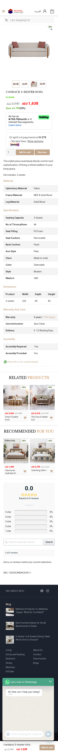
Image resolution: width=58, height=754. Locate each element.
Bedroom (10, 658)
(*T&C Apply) (44, 317)
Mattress (10, 667)
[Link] (15, 11)
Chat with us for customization (22, 362)
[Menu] (2, 11)
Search (49, 542)
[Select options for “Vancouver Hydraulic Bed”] (25, 470)
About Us (38, 650)
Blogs (36, 663)
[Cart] (52, 11)
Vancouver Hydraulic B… (11, 471)
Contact (37, 654)
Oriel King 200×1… (39, 470)
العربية (37, 11)
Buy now (42, 152)
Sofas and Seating (15, 654)
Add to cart (47, 747)
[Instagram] (47, 591)
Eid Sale (10, 671)
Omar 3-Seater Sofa (11, 418)
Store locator (39, 658)
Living (9, 650)
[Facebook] (41, 590)
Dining (9, 663)
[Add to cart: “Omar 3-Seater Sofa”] (25, 416)
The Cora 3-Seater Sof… (39, 418)
